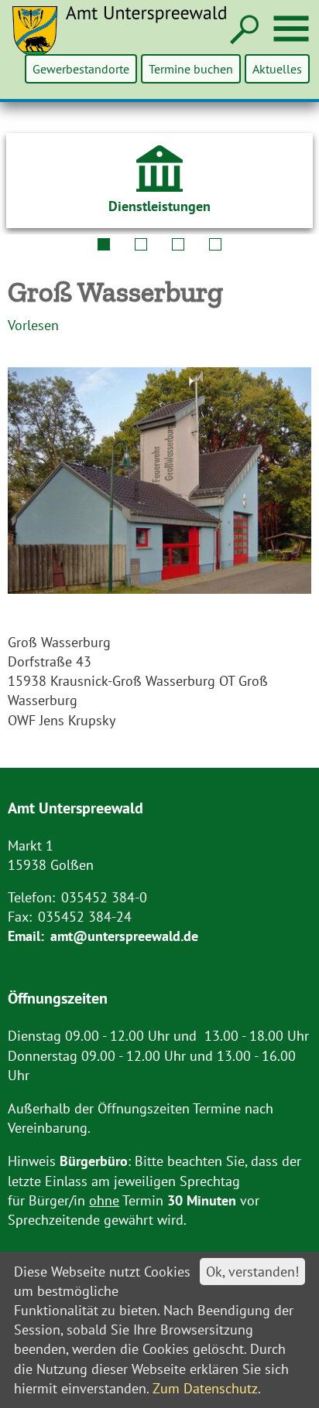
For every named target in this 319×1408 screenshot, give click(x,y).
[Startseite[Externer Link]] (128, 40)
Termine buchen (191, 69)
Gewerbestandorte (81, 69)
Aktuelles (277, 69)
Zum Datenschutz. (207, 1388)
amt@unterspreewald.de (124, 936)
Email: (26, 936)
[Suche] (242, 30)
